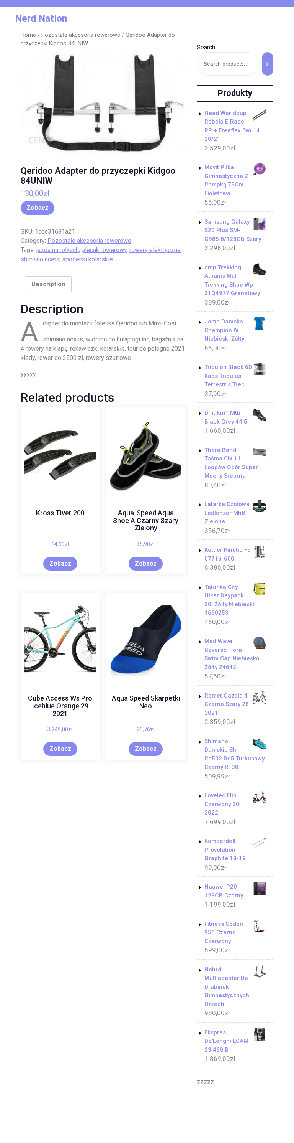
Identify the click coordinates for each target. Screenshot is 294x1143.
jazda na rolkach (57, 250)
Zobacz (37, 208)
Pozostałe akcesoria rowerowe (80, 34)
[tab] (48, 284)
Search (206, 47)
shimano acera (40, 259)
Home (28, 34)
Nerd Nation (41, 18)
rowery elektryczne (155, 250)
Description (48, 284)
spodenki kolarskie (87, 259)
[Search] (267, 64)
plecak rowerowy (104, 250)
